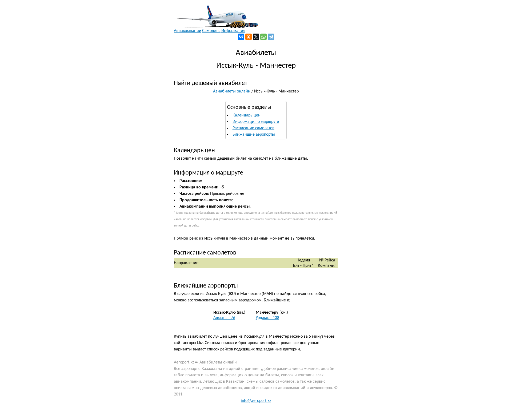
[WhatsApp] (263, 37)
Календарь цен (247, 115)
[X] (256, 37)
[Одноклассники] (248, 37)
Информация (233, 31)
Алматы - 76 (224, 318)
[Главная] (216, 14)
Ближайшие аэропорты (254, 134)
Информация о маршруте (256, 122)
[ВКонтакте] (241, 37)
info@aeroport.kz (256, 401)
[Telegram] (271, 37)
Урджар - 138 (267, 318)
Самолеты (211, 31)
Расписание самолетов (253, 128)
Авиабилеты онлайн (231, 91)
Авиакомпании (187, 31)
